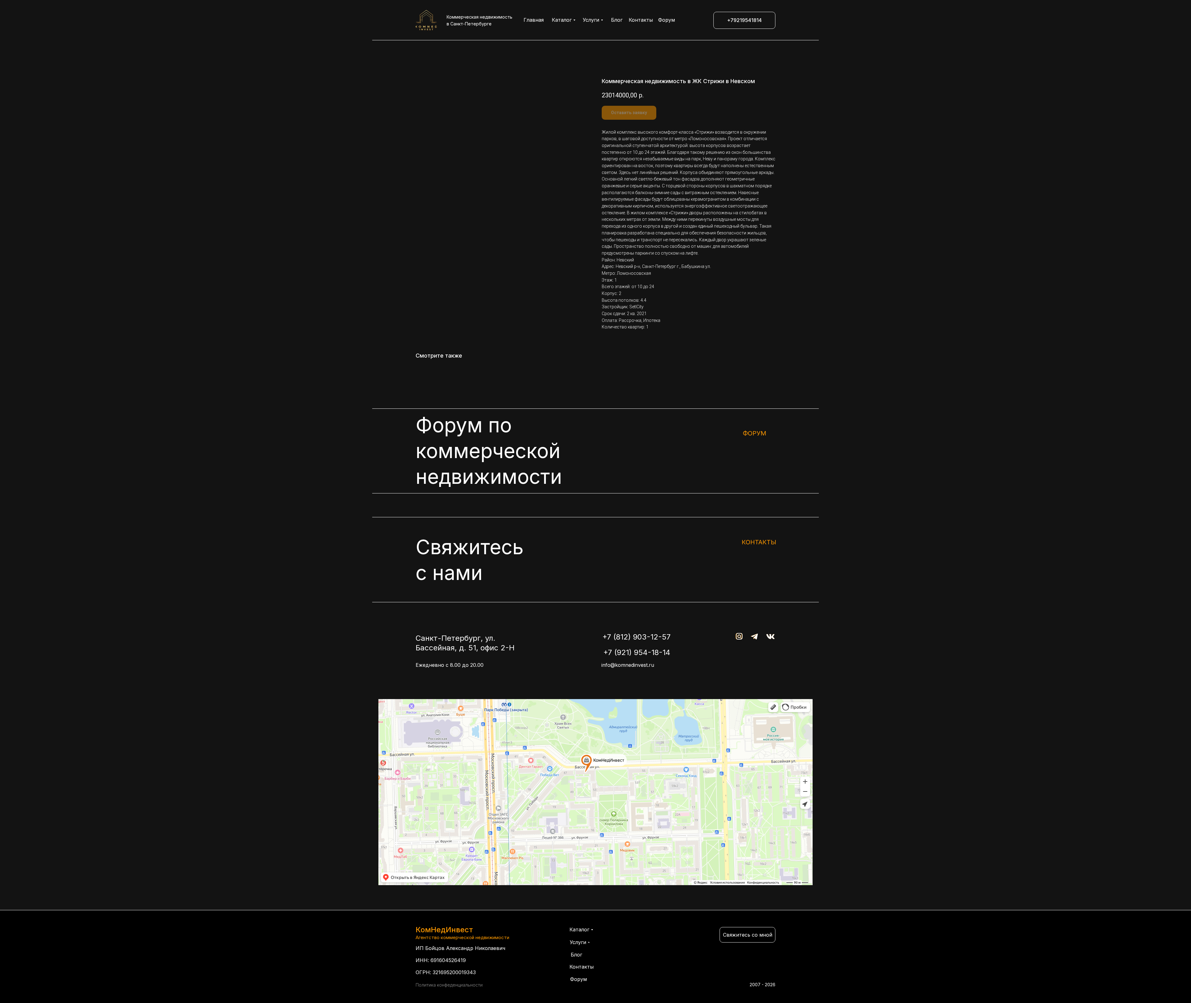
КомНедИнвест (444, 929)
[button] (747, 935)
